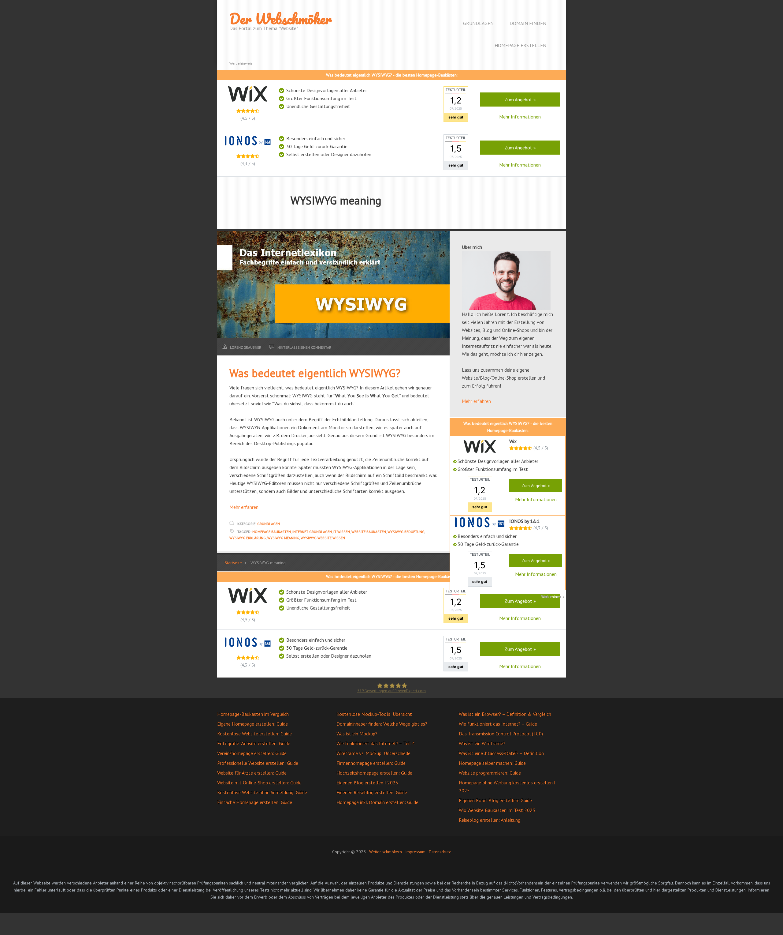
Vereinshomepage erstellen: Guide (252, 753)
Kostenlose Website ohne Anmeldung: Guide (262, 792)
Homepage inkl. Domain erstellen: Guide (377, 802)
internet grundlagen (312, 531)
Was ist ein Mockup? (356, 733)
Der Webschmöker (280, 18)
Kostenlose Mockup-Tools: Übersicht (374, 714)
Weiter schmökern (385, 851)
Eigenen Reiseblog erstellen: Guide (371, 792)
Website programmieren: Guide (490, 773)
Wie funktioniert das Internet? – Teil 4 (375, 743)
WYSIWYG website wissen (323, 537)
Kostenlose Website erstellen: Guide (254, 733)
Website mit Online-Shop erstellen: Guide (259, 782)
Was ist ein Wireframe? (482, 743)
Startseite (233, 562)
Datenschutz (440, 851)
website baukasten (368, 531)
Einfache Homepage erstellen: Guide (254, 802)
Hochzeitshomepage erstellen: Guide (374, 773)
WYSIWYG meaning (283, 537)
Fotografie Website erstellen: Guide (253, 743)
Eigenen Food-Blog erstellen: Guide (495, 800)
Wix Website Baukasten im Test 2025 (497, 810)
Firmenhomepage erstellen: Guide (371, 763)
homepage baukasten (271, 531)
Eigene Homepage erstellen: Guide (252, 724)
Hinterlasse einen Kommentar (304, 347)
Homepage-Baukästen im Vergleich (253, 714)
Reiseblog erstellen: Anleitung (489, 820)
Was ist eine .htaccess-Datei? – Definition (501, 753)
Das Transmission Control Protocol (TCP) (501, 733)
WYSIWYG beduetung (406, 531)
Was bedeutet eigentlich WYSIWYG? (314, 373)
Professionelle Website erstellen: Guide (257, 763)
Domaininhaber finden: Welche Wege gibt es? (381, 724)
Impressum (415, 851)
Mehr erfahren (243, 507)
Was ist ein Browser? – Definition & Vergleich (505, 714)
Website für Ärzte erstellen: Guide (252, 773)
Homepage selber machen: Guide (492, 763)
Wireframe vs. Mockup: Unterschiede (373, 753)
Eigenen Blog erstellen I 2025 (367, 782)
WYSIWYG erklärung (247, 537)
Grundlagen (268, 523)
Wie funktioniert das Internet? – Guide (498, 724)
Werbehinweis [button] (241, 63)
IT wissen (341, 531)
